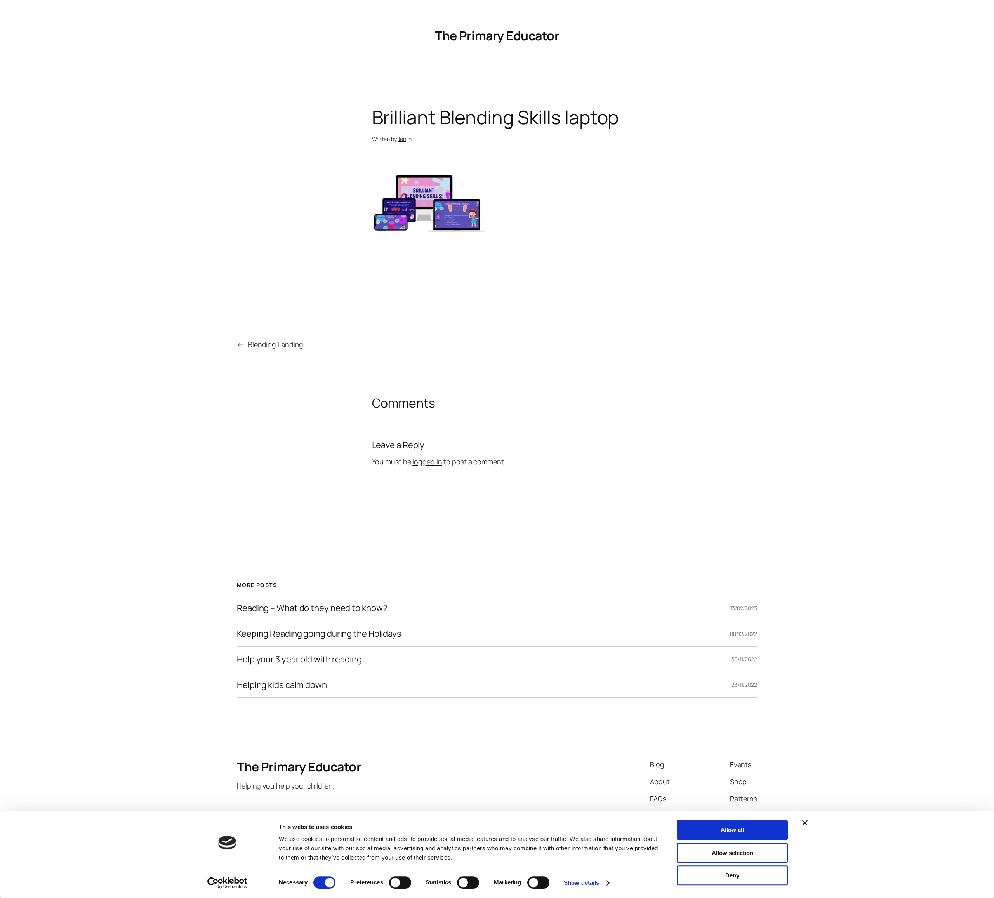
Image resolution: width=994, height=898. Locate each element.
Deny (732, 875)
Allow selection (732, 852)
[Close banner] (805, 822)
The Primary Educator (497, 35)
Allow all (732, 830)
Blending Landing (275, 344)
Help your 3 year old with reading (299, 659)
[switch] (400, 882)
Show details (581, 882)
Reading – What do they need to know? (312, 608)
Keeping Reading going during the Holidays (319, 634)
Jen (402, 138)
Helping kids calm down (282, 685)
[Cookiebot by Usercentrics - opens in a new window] (227, 883)
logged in (427, 461)
